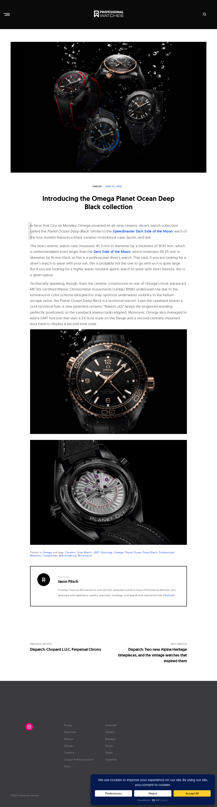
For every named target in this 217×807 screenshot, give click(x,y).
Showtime (70, 732)
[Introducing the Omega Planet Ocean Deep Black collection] (108, 107)
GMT (96, 552)
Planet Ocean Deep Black (141, 552)
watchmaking (67, 555)
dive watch (84, 552)
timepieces (50, 555)
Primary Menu (7, 14)
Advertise (111, 759)
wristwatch (85, 555)
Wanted (68, 739)
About (109, 752)
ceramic (70, 552)
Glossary (69, 745)
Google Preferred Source (79, 759)
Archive (169, 595)
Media (109, 745)
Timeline (69, 752)
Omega (97, 186)
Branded (110, 739)
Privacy (68, 725)
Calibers (110, 732)
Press (67, 766)
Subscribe (111, 725)
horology (107, 552)
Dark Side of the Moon (112, 251)
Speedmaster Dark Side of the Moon (142, 231)
